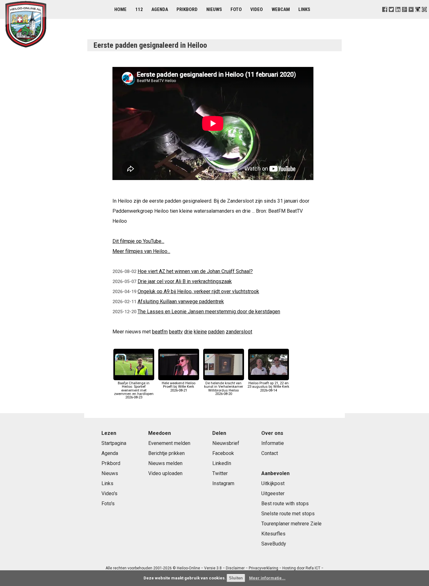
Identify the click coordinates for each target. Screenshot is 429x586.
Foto (236, 9)
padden (216, 332)
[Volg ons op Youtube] (411, 17)
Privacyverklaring (263, 568)
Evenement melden (169, 443)
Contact (269, 453)
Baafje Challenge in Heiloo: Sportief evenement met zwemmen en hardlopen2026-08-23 (134, 390)
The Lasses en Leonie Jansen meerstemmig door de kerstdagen (209, 312)
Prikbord (187, 9)
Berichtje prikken (166, 453)
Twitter (220, 473)
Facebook (223, 453)
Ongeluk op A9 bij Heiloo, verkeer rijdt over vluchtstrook (198, 291)
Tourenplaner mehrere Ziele (291, 524)
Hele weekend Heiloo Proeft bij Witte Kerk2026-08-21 (178, 386)
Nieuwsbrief (225, 443)
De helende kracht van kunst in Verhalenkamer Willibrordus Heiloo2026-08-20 (223, 388)
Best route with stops (285, 504)
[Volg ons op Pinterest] (424, 17)
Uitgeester (273, 493)
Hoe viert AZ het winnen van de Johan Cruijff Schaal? (195, 271)
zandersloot (239, 332)
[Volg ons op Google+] (404, 17)
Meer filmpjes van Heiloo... (141, 251)
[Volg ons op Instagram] (418, 17)
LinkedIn (221, 463)
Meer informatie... (267, 578)
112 (139, 9)
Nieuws (214, 9)
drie (188, 332)
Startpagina (113, 443)
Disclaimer (235, 568)
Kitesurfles (273, 534)
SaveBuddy (273, 544)
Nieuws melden (165, 463)
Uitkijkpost (273, 483)
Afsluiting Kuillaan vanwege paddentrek (181, 301)
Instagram (223, 483)
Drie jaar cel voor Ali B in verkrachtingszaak (185, 281)
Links (304, 9)
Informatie (272, 443)
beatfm (160, 332)
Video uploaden (165, 473)
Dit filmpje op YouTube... (138, 241)
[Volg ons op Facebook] (384, 17)
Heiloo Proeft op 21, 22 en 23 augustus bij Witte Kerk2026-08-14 (268, 386)
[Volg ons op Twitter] (391, 17)
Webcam (281, 9)
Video (256, 9)
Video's (109, 493)
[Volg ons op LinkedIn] (397, 17)
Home (120, 9)
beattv (176, 332)
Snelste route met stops (288, 514)
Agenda (159, 9)
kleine (200, 332)
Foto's (108, 504)
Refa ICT (313, 568)
